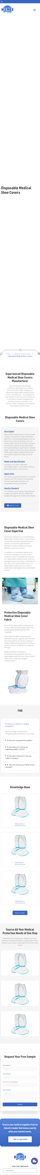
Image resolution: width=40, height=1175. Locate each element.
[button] (20, 1139)
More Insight (20, 913)
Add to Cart (13, 505)
